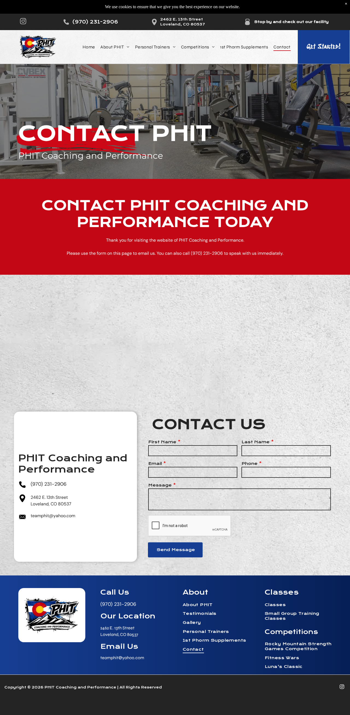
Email (155, 463)
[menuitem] (89, 47)
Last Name (255, 441)
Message (160, 485)
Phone (249, 463)
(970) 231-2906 (207, 253)
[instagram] (23, 21)
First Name (162, 441)
